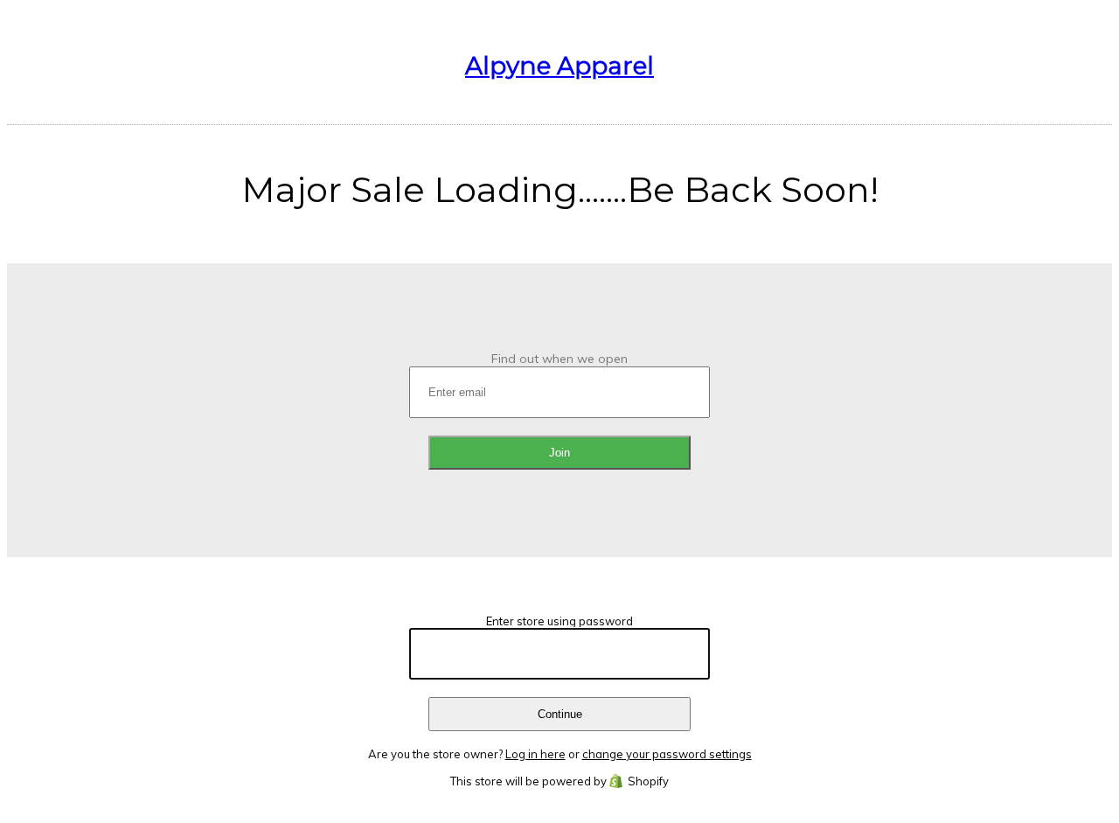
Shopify (648, 781)
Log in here (535, 754)
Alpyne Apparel (559, 65)
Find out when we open (559, 358)
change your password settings (667, 754)
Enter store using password (559, 621)
